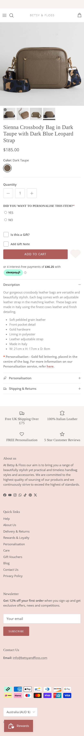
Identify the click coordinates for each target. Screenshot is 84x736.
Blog (6, 563)
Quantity (10, 184)
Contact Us (10, 570)
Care (6, 550)
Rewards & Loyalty (16, 538)
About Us (9, 525)
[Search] (13, 15)
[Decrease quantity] (8, 193)
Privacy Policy (13, 576)
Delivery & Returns (16, 531)
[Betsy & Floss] (42, 15)
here (50, 366)
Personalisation (14, 544)
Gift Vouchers (12, 557)
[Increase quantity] (32, 193)
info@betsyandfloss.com (30, 658)
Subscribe (16, 631)
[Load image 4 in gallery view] (42, 64)
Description (11, 285)
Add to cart (35, 254)
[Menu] (4, 15)
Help (6, 519)
